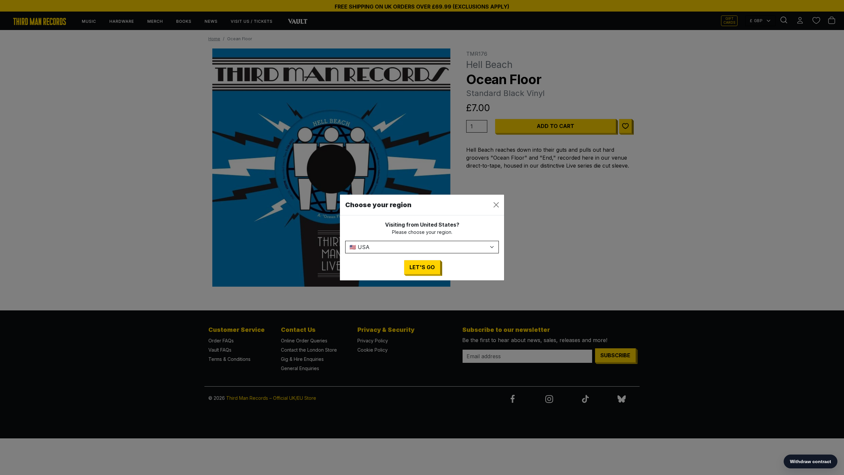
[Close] (496, 205)
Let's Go (422, 267)
